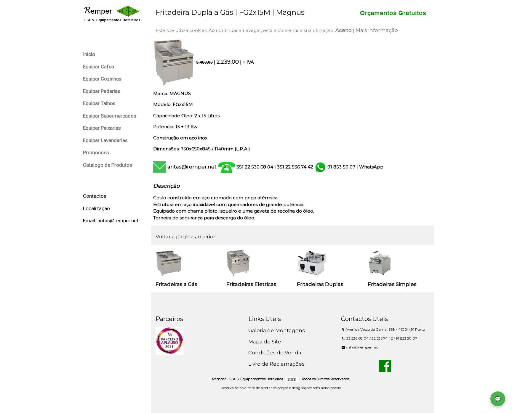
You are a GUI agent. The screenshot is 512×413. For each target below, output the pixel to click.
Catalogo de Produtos (107, 165)
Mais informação (377, 30)
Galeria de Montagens (276, 330)
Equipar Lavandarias (105, 140)
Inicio (89, 54)
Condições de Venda (274, 353)
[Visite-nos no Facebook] (385, 369)
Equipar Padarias (101, 91)
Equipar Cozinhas (102, 79)
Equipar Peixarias (102, 128)
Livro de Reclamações (276, 364)
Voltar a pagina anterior (185, 237)
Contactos (94, 196)
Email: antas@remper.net (110, 221)
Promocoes (96, 152)
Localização (96, 208)
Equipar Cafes (98, 67)
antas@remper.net (192, 167)
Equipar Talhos (99, 103)
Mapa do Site (264, 342)
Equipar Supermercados (109, 116)
